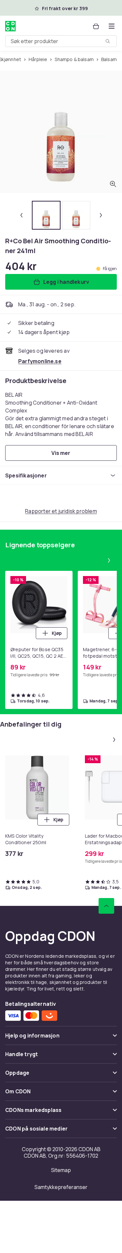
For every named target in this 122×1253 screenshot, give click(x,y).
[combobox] (61, 41)
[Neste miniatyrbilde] (101, 215)
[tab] (46, 215)
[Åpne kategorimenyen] (111, 26)
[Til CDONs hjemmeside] (10, 26)
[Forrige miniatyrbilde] (21, 215)
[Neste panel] (109, 560)
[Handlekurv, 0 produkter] (96, 26)
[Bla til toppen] (106, 906)
